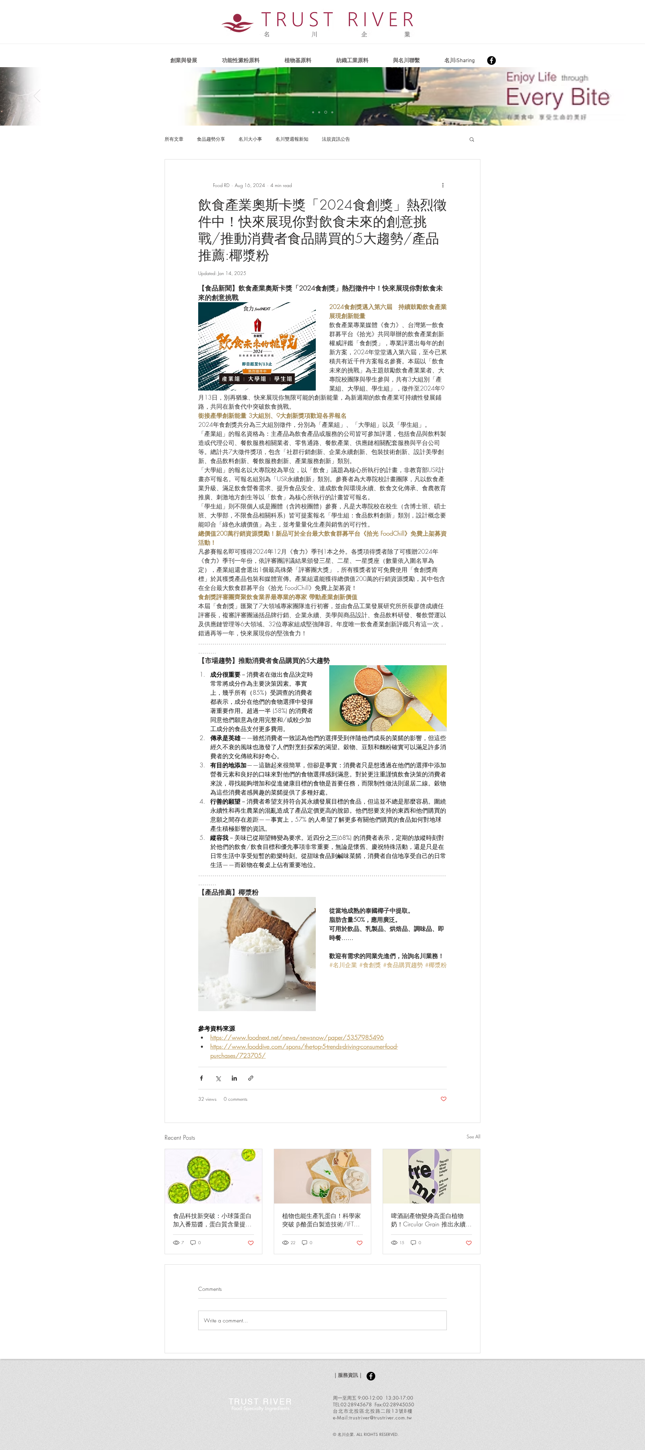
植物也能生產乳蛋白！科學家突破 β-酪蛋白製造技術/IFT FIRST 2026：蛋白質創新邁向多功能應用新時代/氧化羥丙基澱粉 (321, 1220)
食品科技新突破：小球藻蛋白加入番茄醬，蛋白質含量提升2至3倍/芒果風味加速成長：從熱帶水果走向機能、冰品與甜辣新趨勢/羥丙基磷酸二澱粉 (212, 1220)
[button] (472, 139)
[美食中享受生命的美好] (325, 112)
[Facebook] (491, 60)
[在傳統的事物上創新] (319, 112)
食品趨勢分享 (211, 139)
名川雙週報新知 (291, 139)
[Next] (608, 96)
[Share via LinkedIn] (234, 1078)
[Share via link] (251, 1078)
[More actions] (443, 185)
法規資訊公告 (336, 139)
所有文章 (174, 139)
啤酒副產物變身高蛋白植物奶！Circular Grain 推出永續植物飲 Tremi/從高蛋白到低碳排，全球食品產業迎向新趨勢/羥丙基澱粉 (431, 1220)
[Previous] (37, 96)
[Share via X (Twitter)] (218, 1078)
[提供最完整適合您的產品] (332, 112)
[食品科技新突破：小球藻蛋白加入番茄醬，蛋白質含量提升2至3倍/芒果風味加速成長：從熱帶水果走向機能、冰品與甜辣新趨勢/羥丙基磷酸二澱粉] (213, 1176)
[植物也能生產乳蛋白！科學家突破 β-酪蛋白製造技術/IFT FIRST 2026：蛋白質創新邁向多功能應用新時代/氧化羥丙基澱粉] (322, 1176)
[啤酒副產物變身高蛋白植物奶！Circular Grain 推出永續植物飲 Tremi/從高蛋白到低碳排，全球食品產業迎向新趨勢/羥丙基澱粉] (431, 1176)
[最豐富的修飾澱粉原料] (313, 112)
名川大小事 (250, 139)
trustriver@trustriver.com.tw (380, 1417)
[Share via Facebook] (201, 1078)
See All (473, 1136)
